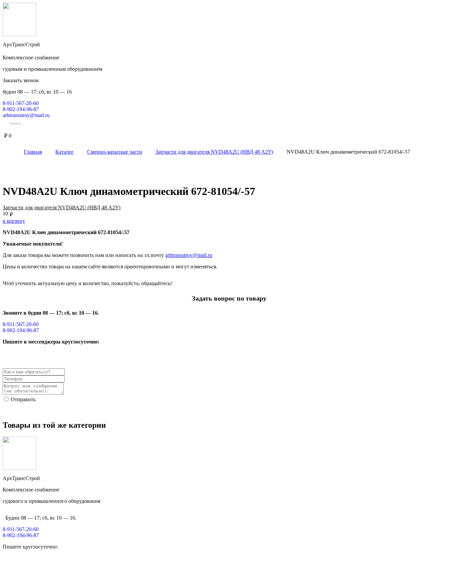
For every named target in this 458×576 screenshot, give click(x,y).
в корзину (14, 221)
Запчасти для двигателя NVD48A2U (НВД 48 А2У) (61, 207)
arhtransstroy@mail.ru (188, 255)
